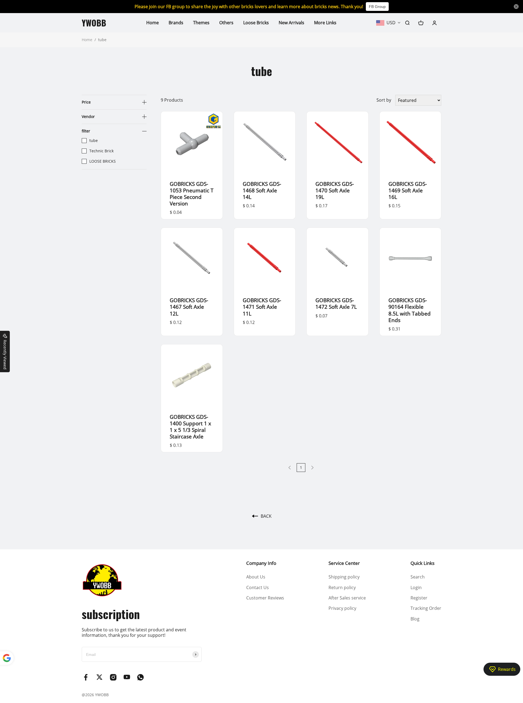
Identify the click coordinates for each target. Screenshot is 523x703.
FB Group (377, 6)
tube (93, 140)
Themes (201, 23)
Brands (176, 23)
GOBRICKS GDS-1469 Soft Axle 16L (407, 190)
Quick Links (422, 563)
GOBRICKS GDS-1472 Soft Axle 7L (336, 303)
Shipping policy (344, 577)
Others (226, 23)
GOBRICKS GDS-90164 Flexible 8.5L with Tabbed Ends (409, 310)
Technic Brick (101, 151)
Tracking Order (426, 608)
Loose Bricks (256, 23)
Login (416, 587)
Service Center (344, 563)
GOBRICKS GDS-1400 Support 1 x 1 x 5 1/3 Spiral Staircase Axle (190, 426)
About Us (255, 577)
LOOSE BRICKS (102, 161)
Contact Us (257, 587)
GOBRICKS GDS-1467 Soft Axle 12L (189, 307)
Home (152, 23)
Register (419, 598)
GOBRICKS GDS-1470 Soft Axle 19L (334, 190)
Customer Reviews (265, 598)
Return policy (342, 587)
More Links (325, 23)
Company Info (261, 563)
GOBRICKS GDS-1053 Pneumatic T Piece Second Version (192, 193)
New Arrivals (291, 23)
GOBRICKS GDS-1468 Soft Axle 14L (262, 190)
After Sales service (347, 598)
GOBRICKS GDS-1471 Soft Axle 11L (262, 307)
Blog (415, 619)
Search (418, 577)
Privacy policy (342, 608)
